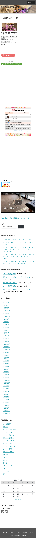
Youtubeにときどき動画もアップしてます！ (15, 218)
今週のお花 (6, 471)
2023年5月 (6, 363)
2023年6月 (6, 361)
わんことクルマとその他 (10, 7)
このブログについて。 (10, 283)
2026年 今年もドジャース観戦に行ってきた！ (17, 240)
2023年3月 (6, 369)
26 (27, 494)
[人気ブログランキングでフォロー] (11, 64)
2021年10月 (6, 413)
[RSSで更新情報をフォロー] (6, 511)
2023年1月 (6, 375)
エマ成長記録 (7, 424)
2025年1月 (6, 308)
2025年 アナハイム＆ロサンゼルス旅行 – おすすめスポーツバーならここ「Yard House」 (18, 262)
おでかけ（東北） (8, 443)
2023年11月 (6, 347)
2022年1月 (6, 408)
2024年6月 (6, 327)
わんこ (5, 468)
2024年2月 (6, 338)
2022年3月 (6, 402)
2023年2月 (6, 372)
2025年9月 (6, 305)
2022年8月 (6, 388)
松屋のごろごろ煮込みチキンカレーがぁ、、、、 (17, 277)
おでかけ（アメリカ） (10, 429)
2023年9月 (6, 352)
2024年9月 (6, 319)
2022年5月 (6, 397)
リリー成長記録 (7, 466)
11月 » (20, 499)
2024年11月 (6, 313)
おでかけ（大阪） (8, 438)
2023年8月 (6, 355)
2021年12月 (6, 411)
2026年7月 (6, 302)
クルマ (5, 457)
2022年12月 (6, 377)
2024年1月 (6, 341)
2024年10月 (6, 316)
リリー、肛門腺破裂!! (9, 274)
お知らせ (5, 454)
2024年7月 (6, 325)
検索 (2, 224)
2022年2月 (6, 405)
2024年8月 (6, 322)
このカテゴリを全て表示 (18, 130)
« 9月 (15, 499)
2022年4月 (6, 400)
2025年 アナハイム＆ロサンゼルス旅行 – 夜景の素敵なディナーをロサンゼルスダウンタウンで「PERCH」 (18, 256)
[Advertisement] (18, 158)
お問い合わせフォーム (27, 532)
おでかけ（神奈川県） (10, 446)
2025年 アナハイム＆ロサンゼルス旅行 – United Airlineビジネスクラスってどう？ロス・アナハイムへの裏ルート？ (18, 249)
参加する (29, 131)
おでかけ (5, 427)
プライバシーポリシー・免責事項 (11, 532)
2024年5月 (6, 330)
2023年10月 (6, 350)
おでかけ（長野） (8, 452)
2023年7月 (6, 358)
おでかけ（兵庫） (8, 432)
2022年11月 (6, 380)
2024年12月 (6, 311)
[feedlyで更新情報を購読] (2, 511)
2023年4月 (6, 366)
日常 (4, 474)
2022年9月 (6, 386)
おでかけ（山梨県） (9, 441)
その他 (5, 463)
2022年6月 (6, 394)
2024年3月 (6, 336)
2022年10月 (6, 383)
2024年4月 (6, 333)
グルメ (5, 460)
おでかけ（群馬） (8, 449)
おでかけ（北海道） (9, 435)
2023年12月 (6, 344)
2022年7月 (6, 391)
